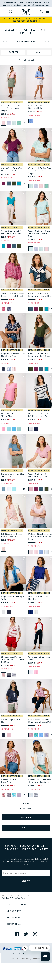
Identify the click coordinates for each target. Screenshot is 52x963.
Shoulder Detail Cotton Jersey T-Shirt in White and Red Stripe (12, 659)
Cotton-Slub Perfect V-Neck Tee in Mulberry (11, 169)
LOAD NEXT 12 (26, 817)
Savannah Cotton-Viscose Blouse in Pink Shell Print (12, 294)
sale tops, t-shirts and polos (13, 898)
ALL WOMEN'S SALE (26, 41)
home (4, 895)
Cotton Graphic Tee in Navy (10, 720)
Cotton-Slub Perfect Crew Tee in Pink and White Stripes (12, 108)
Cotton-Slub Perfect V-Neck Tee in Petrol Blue (11, 232)
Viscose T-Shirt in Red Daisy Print (11, 780)
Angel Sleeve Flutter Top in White (12, 597)
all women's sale (24, 895)
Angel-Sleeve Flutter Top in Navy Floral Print (13, 354)
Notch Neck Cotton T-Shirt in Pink (11, 414)
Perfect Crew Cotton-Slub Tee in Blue (12, 475)
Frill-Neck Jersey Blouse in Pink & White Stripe (12, 535)
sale (12, 895)
